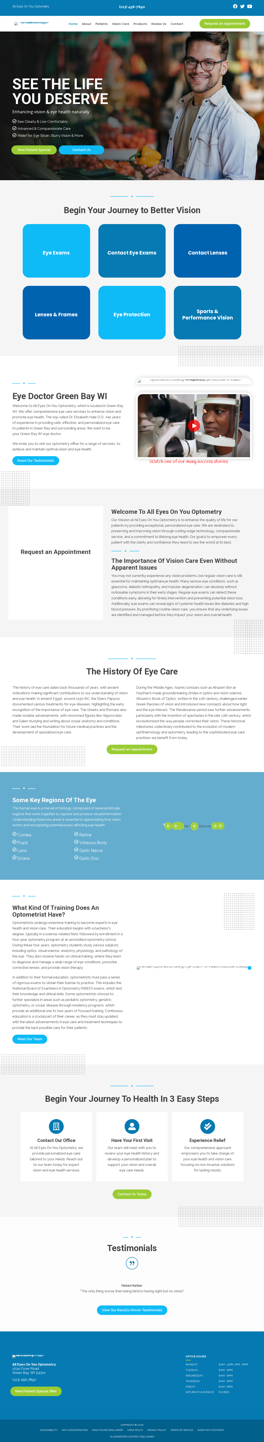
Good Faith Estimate (210, 1430)
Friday (190, 1386)
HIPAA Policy (135, 1430)
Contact (177, 24)
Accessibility (48, 1430)
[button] (35, 460)
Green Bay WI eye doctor (40, 434)
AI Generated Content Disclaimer (132, 1436)
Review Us (158, 24)
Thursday (193, 1381)
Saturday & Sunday (200, 1392)
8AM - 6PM (226, 1370)
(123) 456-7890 (132, 7)
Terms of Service (182, 1430)
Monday (192, 1364)
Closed (224, 1392)
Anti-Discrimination (75, 1430)
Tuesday (192, 1370)
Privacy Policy (156, 1430)
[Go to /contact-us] (56, 1146)
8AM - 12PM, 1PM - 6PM (233, 1364)
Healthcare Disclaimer (107, 1430)
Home (73, 24)
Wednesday (194, 1375)
